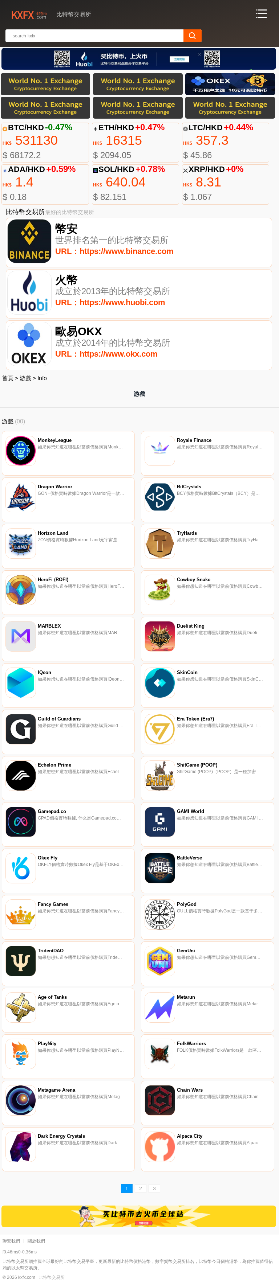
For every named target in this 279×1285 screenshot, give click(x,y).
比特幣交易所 (52, 1277)
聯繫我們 (11, 1241)
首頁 (7, 378)
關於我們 (36, 1241)
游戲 (25, 378)
